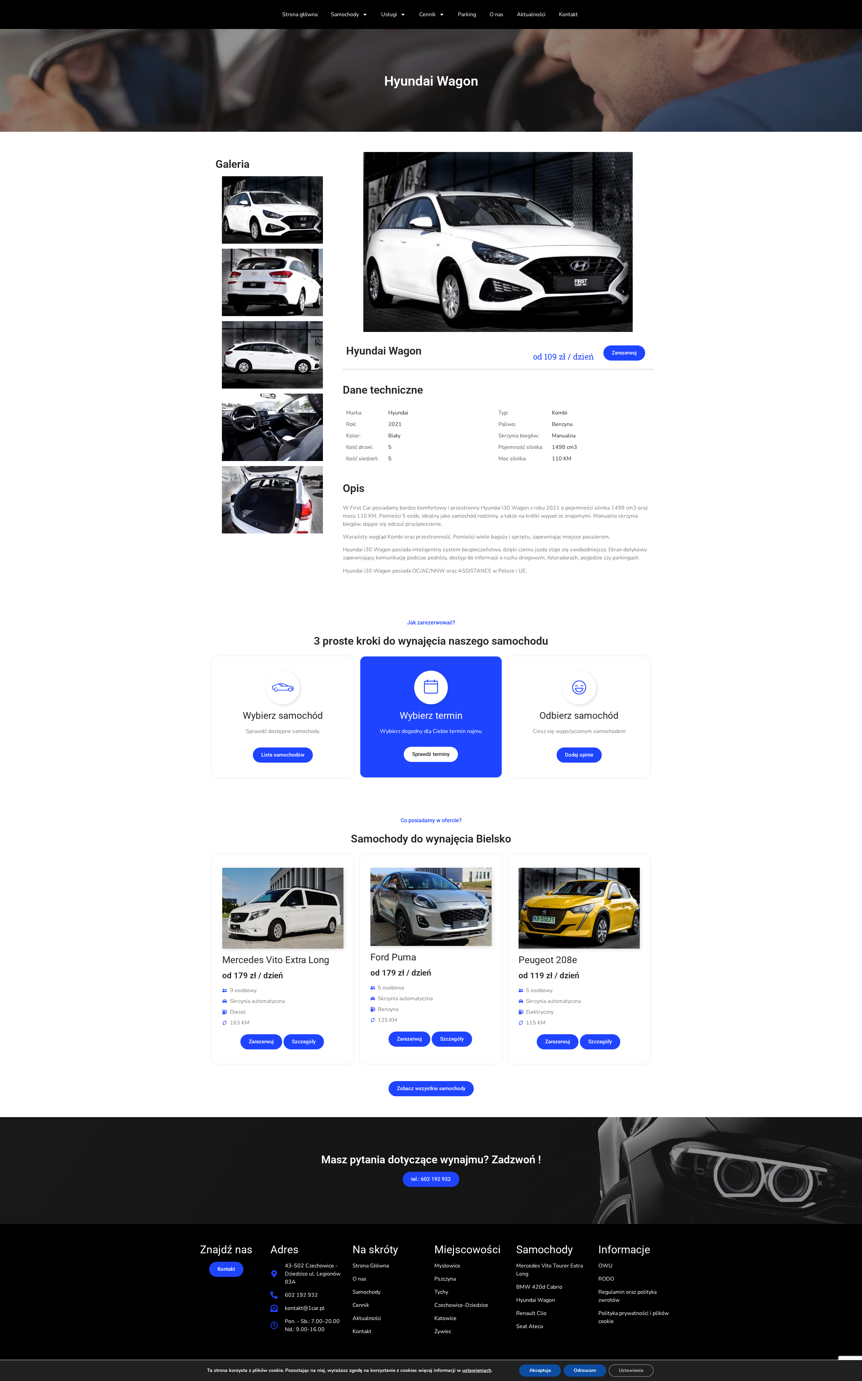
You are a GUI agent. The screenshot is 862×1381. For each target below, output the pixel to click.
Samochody (345, 14)
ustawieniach (476, 1371)
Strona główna (300, 14)
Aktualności (531, 14)
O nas (496, 14)
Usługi (389, 14)
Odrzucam (585, 1370)
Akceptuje (540, 1370)
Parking (467, 14)
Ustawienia (631, 1370)
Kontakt (568, 14)
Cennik (427, 14)
